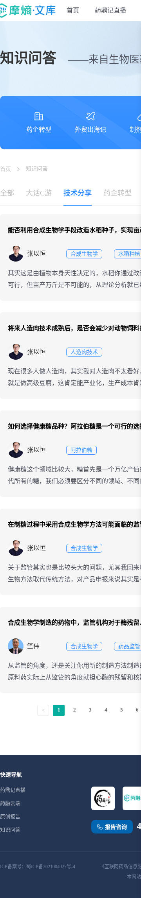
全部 (7, 193)
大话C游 (39, 193)
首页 (73, 10)
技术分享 (77, 193)
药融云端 (10, 803)
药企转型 (117, 193)
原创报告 (10, 816)
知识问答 (10, 830)
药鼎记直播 (110, 10)
